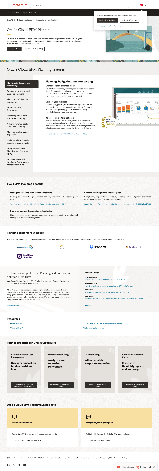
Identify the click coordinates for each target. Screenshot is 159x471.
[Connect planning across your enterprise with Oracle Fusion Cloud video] (129, 39)
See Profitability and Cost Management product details (24, 385)
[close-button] (154, 467)
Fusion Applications (25, 20)
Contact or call (145, 467)
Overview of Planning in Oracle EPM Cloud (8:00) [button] (68, 134)
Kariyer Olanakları (86, 458)
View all (88, 305)
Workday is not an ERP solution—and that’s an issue (105, 279)
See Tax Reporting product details (98, 385)
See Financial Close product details (135, 385)
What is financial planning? (93, 328)
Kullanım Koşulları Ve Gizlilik (28, 458)
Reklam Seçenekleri (73, 458)
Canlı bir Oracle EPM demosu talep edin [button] (27, 440)
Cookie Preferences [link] (60, 458)
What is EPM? (16, 323)
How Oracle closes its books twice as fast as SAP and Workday (109, 286)
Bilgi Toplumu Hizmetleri (45, 458)
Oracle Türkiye (11, 20)
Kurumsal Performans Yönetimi (46, 20)
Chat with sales (128, 467)
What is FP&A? (17, 328)
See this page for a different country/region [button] (111, 26)
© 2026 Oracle (11, 458)
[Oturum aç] (145, 5)
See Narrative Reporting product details (61, 385)
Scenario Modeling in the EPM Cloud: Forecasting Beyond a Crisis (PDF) (38, 204)
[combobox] (79, 5)
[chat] (118, 467)
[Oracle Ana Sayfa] (20, 5)
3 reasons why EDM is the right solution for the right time (107, 292)
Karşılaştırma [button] (28, 13)
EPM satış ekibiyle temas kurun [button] (99, 440)
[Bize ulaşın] (150, 5)
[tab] (22, 84)
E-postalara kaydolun (99, 458)
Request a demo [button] (14, 49)
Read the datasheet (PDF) (34, 49)
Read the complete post (16, 305)
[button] (9, 5)
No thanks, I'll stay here (129, 20)
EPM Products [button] (12, 13)
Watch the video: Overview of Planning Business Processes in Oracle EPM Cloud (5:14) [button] (117, 204)
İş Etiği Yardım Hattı (113, 458)
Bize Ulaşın (124, 458)
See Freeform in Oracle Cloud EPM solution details (102, 323)
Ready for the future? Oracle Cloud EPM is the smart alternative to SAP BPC (114, 299)
